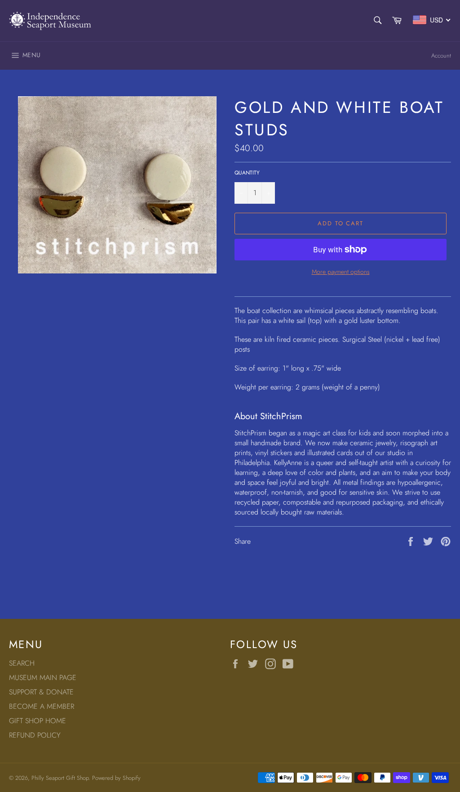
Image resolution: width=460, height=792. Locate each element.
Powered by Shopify (116, 778)
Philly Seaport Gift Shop (59, 778)
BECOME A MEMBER (41, 706)
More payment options (341, 272)
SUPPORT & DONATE (41, 692)
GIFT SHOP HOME (37, 721)
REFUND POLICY (35, 735)
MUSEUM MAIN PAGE (42, 677)
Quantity (247, 173)
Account (441, 55)
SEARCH (22, 663)
